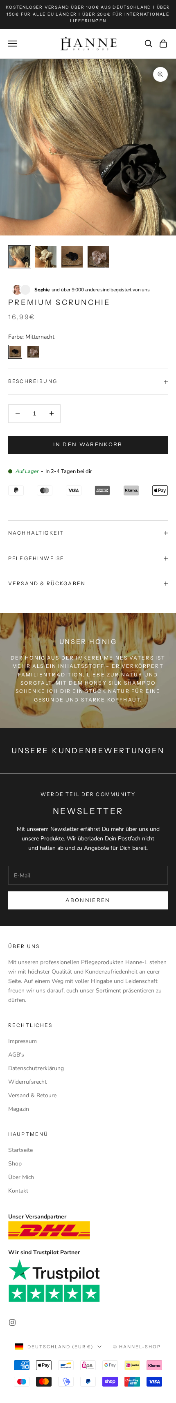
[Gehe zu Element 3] (72, 256)
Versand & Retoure (32, 1095)
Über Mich (21, 1177)
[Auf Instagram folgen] (12, 1322)
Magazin (18, 1109)
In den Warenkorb (87, 444)
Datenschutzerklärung (36, 1068)
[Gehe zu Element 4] (98, 256)
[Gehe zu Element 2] (45, 256)
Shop (15, 1164)
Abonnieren (87, 900)
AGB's (16, 1055)
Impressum (22, 1041)
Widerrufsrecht (27, 1082)
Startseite (20, 1150)
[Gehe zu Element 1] (19, 256)
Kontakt (18, 1191)
